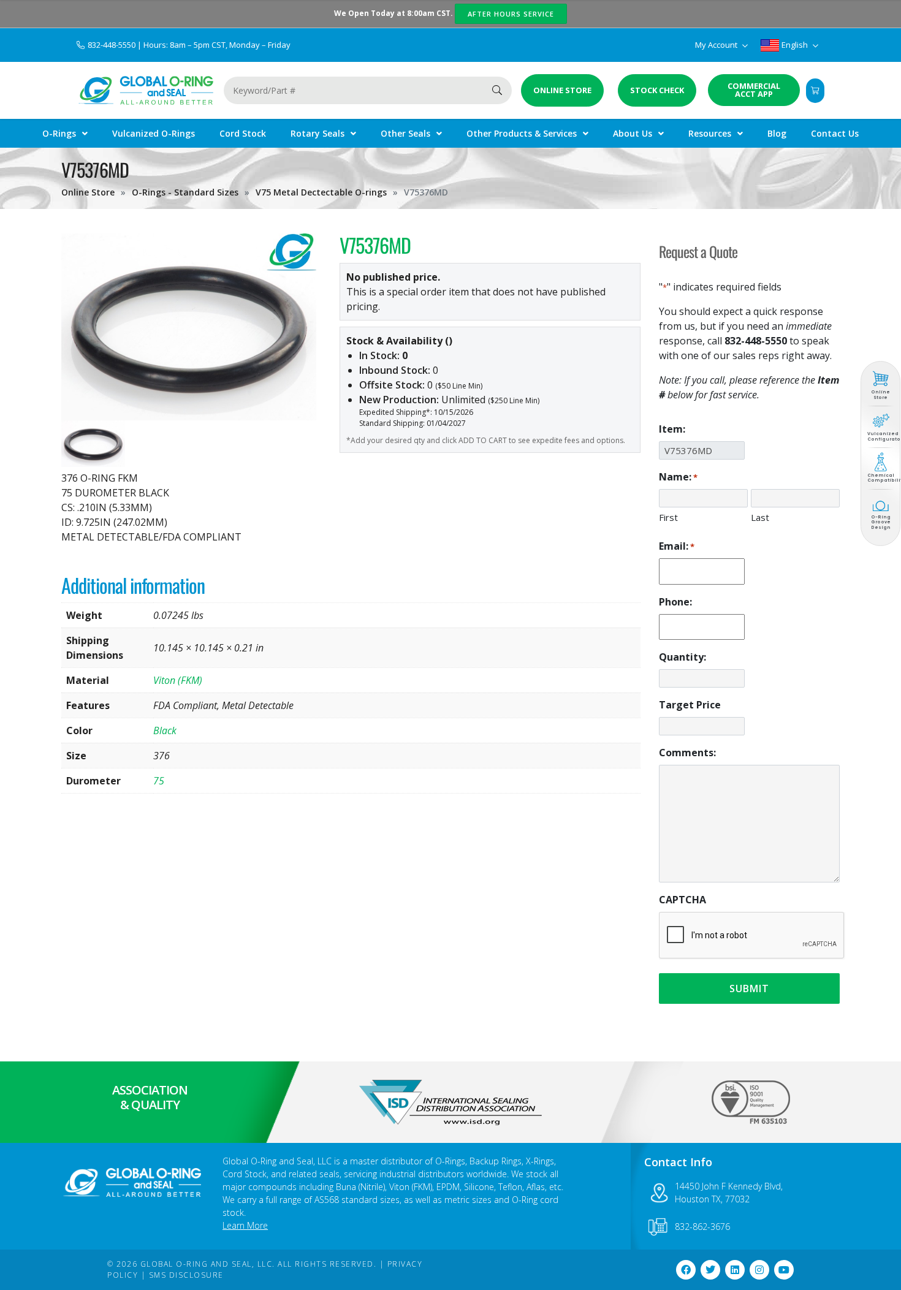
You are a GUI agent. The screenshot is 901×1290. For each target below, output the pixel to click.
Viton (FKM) (177, 680)
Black (165, 730)
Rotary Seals (317, 133)
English (795, 44)
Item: (672, 429)
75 (158, 780)
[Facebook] (686, 1270)
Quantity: (682, 657)
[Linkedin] (735, 1270)
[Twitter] (710, 1270)
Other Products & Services (521, 133)
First (668, 517)
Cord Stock (242, 133)
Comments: (687, 752)
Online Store (88, 192)
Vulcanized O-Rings (153, 133)
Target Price (690, 704)
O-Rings (59, 133)
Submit (749, 988)
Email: (676, 546)
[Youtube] (784, 1270)
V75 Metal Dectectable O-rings (321, 192)
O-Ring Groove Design (881, 522)
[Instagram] (759, 1270)
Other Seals (405, 133)
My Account (717, 44)
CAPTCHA (682, 899)
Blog (776, 133)
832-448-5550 (112, 44)
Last (760, 517)
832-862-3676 (702, 1226)
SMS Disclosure (186, 1275)
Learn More (245, 1225)
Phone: (675, 602)
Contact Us (835, 133)
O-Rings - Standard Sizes (185, 192)
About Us (632, 133)
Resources (709, 133)
